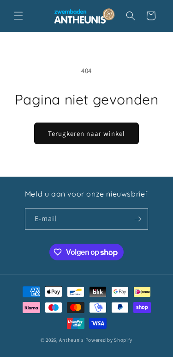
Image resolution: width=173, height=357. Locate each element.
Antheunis (71, 340)
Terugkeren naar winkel (86, 133)
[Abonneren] (137, 219)
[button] (18, 16)
